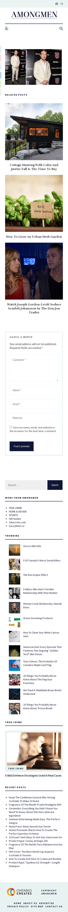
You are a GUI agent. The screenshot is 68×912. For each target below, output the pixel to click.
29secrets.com (17, 522)
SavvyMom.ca (16, 526)
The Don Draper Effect (35, 575)
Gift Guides (15, 518)
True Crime (16, 768)
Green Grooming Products (38, 618)
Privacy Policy (18, 906)
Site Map (37, 906)
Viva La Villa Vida (32, 546)
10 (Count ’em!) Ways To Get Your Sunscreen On (35, 837)
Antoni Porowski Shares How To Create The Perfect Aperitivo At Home (33, 831)
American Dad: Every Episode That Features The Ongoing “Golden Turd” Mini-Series (42, 650)
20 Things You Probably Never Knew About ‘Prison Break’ (39, 706)
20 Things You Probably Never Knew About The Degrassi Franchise (39, 679)
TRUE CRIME (15, 508)
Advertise (46, 903)
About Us (30, 903)
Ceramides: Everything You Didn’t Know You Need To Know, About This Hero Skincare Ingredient (33, 812)
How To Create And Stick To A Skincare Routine (35, 859)
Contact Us (54, 906)
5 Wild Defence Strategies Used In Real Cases (33, 775)
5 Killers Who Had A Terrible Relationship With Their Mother (40, 591)
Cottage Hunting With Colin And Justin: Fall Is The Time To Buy (34, 167)
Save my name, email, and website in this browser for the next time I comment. (33, 429)
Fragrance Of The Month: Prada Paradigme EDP (35, 804)
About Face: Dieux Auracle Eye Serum (30, 826)
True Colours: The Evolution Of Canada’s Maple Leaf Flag (40, 663)
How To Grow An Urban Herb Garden (34, 237)
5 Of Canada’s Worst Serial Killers (42, 560)
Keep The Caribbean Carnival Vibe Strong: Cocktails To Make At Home (32, 799)
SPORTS (13, 515)
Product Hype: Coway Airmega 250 (28, 841)
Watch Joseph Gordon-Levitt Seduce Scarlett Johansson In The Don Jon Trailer (34, 308)
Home (18, 903)
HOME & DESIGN (17, 511)
